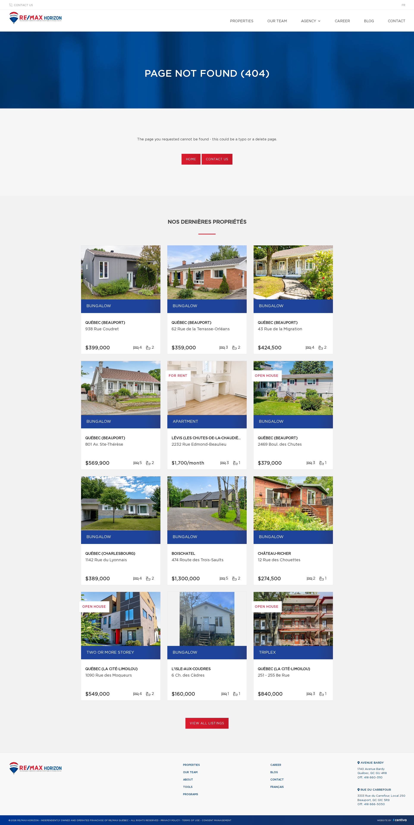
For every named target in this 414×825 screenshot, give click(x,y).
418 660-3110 (373, 777)
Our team (277, 21)
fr (403, 5)
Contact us (23, 5)
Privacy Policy (170, 820)
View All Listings (207, 723)
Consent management (216, 820)
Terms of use (191, 820)
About (188, 779)
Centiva (400, 820)
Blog (369, 21)
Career (342, 21)
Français (277, 787)
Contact (396, 21)
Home (191, 159)
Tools (188, 787)
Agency (308, 21)
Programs (190, 794)
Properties (241, 21)
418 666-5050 (374, 804)
